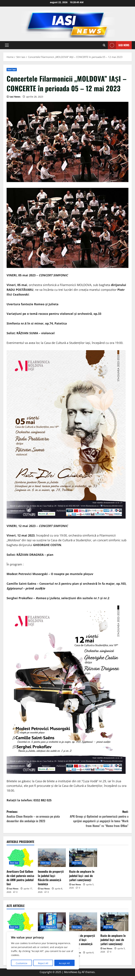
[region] (43, 950)
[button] (6, 45)
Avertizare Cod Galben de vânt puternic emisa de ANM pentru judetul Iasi (20, 877)
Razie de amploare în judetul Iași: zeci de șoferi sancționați (81, 875)
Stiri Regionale (48, 927)
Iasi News (123, 45)
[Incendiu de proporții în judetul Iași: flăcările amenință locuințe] (52, 857)
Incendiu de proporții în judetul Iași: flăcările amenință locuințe (51, 877)
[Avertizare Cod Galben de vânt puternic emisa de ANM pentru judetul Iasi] (21, 857)
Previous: (33, 816)
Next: (99, 818)
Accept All (64, 963)
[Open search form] (104, 45)
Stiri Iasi (12, 69)
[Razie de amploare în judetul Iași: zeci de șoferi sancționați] (83, 857)
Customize (21, 963)
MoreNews (70, 972)
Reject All (43, 963)
